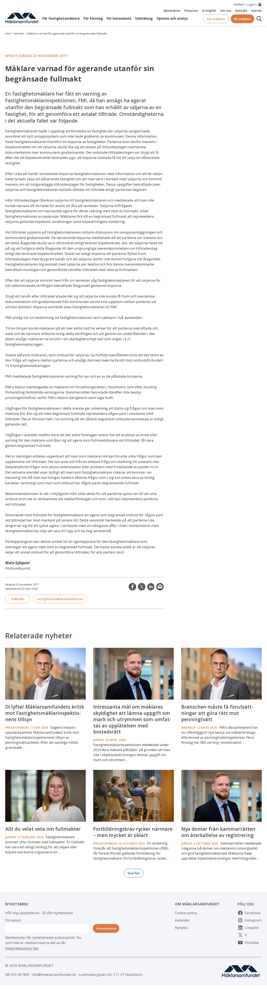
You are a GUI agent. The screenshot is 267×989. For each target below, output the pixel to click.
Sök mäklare (216, 19)
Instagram (253, 920)
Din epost (13, 920)
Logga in (251, 4)
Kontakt (241, 11)
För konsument (119, 18)
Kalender (182, 920)
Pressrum (191, 11)
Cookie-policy (186, 912)
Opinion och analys (172, 18)
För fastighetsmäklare (61, 18)
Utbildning (144, 18)
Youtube (252, 942)
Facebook (253, 912)
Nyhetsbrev (172, 11)
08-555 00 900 (17, 974)
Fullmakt (17, 599)
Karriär (257, 11)
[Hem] (22, 17)
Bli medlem (242, 19)
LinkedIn (151, 586)
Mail (160, 586)
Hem (8, 33)
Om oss (225, 11)
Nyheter (19, 33)
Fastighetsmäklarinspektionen (60, 599)
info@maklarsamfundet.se (54, 974)
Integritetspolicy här (22, 948)
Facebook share (132, 586)
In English (209, 11)
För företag (93, 18)
